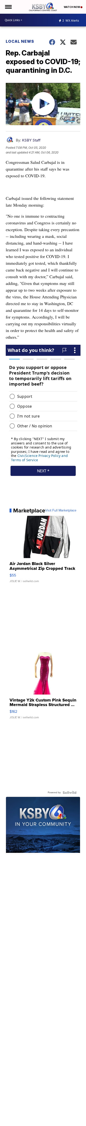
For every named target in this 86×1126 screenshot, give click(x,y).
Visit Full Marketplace (60, 510)
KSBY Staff (31, 140)
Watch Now (72, 7)
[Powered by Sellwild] (69, 792)
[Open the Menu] (8, 6)
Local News (20, 41)
